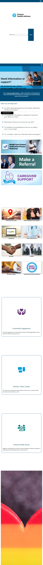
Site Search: (11, 34)
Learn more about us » (7, 112)
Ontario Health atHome (13, 93)
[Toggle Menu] (41, 1)
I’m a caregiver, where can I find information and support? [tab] (22, 134)
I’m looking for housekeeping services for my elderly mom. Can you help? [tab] (20, 128)
